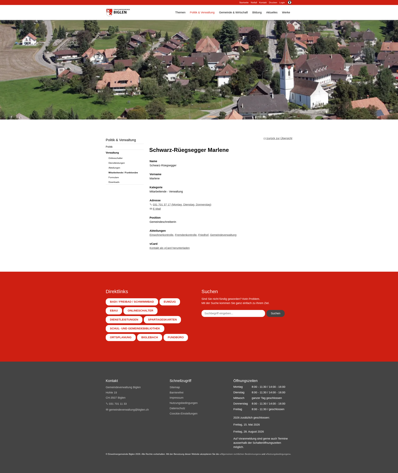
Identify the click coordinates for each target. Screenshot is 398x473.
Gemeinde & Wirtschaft (233, 12)
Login (282, 2)
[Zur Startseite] (118, 12)
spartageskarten (162, 319)
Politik (109, 146)
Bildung (257, 12)
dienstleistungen (124, 319)
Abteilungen (114, 167)
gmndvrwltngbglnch (129, 409)
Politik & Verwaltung (202, 12)
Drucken (273, 2)
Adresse (155, 200)
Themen (180, 12)
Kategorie (156, 187)
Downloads (114, 182)
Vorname (155, 174)
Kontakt (263, 2)
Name (153, 161)
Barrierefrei (176, 392)
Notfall (254, 2)
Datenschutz (177, 408)
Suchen (275, 313)
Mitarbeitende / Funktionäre (123, 172)
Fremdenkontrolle (186, 234)
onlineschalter (140, 310)
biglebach (149, 337)
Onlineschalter (116, 158)
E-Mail (157, 208)
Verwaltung (112, 152)
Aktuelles (272, 12)
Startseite (244, 2)
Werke (286, 12)
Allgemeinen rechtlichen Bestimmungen (240, 454)
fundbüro (176, 337)
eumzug (170, 301)
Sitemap (175, 387)
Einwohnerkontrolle (161, 234)
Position (155, 217)
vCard (153, 243)
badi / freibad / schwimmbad (132, 301)
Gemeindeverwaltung (223, 234)
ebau (114, 310)
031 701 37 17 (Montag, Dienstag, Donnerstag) (182, 204)
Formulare (114, 177)
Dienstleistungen (117, 163)
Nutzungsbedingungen (184, 403)
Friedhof (203, 234)
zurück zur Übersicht (279, 138)
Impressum (176, 397)
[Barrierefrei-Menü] (290, 2)
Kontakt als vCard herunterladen (170, 248)
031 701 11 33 (118, 403)
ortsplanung (121, 337)
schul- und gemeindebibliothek (135, 328)
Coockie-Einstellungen (183, 413)
